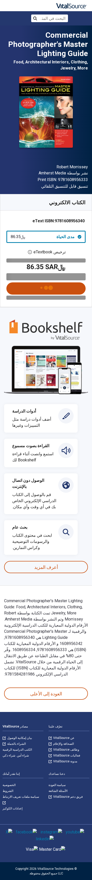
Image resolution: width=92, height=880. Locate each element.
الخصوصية (9, 785)
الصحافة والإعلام (63, 744)
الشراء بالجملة (16, 744)
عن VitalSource (63, 738)
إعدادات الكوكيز (12, 808)
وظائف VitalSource (65, 749)
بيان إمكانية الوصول (19, 738)
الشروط (8, 791)
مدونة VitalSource (64, 761)
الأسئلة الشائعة (58, 791)
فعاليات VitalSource (66, 755)
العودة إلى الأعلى (46, 693)
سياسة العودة (57, 785)
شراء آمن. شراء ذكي (16, 755)
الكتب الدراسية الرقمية (17, 749)
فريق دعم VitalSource (67, 797)
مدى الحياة (43, 236)
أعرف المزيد (46, 567)
